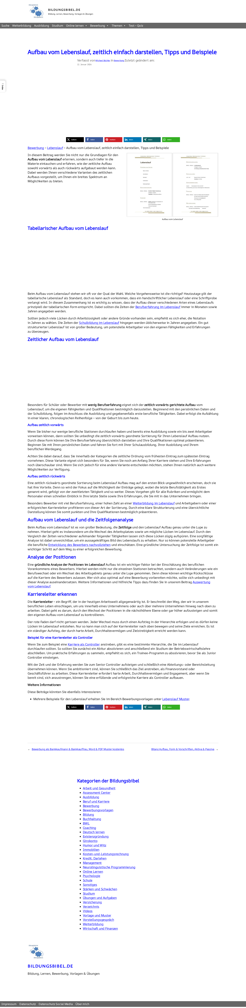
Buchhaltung (92, 819)
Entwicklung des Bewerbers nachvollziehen (79, 545)
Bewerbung (97, 25)
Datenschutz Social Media (56, 1004)
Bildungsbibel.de (64, 10)
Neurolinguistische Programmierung (109, 867)
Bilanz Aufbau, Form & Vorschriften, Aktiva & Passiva (182, 749)
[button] (75, 139)
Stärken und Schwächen (100, 889)
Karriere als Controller (84, 644)
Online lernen (75, 25)
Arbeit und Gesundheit (99, 788)
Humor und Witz (94, 845)
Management (92, 863)
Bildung (88, 814)
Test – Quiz (136, 25)
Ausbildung (41, 25)
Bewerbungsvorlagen (98, 810)
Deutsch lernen (94, 832)
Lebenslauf (55, 148)
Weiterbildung (21, 25)
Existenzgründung (96, 836)
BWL (86, 823)
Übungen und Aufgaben (100, 898)
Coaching (89, 828)
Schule (88, 880)
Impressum (9, 1004)
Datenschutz (27, 1004)
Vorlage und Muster (97, 915)
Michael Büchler (103, 60)
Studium (57, 25)
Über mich (82, 1004)
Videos (88, 911)
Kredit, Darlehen (94, 858)
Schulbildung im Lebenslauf (99, 323)
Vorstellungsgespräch (98, 920)
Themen (117, 25)
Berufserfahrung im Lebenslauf (157, 307)
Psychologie (91, 876)
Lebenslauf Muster (175, 699)
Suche (5, 25)
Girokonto (90, 841)
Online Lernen (93, 871)
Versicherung (92, 902)
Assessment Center (96, 792)
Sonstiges (90, 885)
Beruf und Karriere (96, 801)
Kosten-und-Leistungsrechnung (106, 854)
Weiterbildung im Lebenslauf (154, 503)
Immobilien (91, 850)
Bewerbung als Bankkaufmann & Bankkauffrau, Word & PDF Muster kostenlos (78, 749)
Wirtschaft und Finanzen (100, 928)
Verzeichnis (91, 906)
